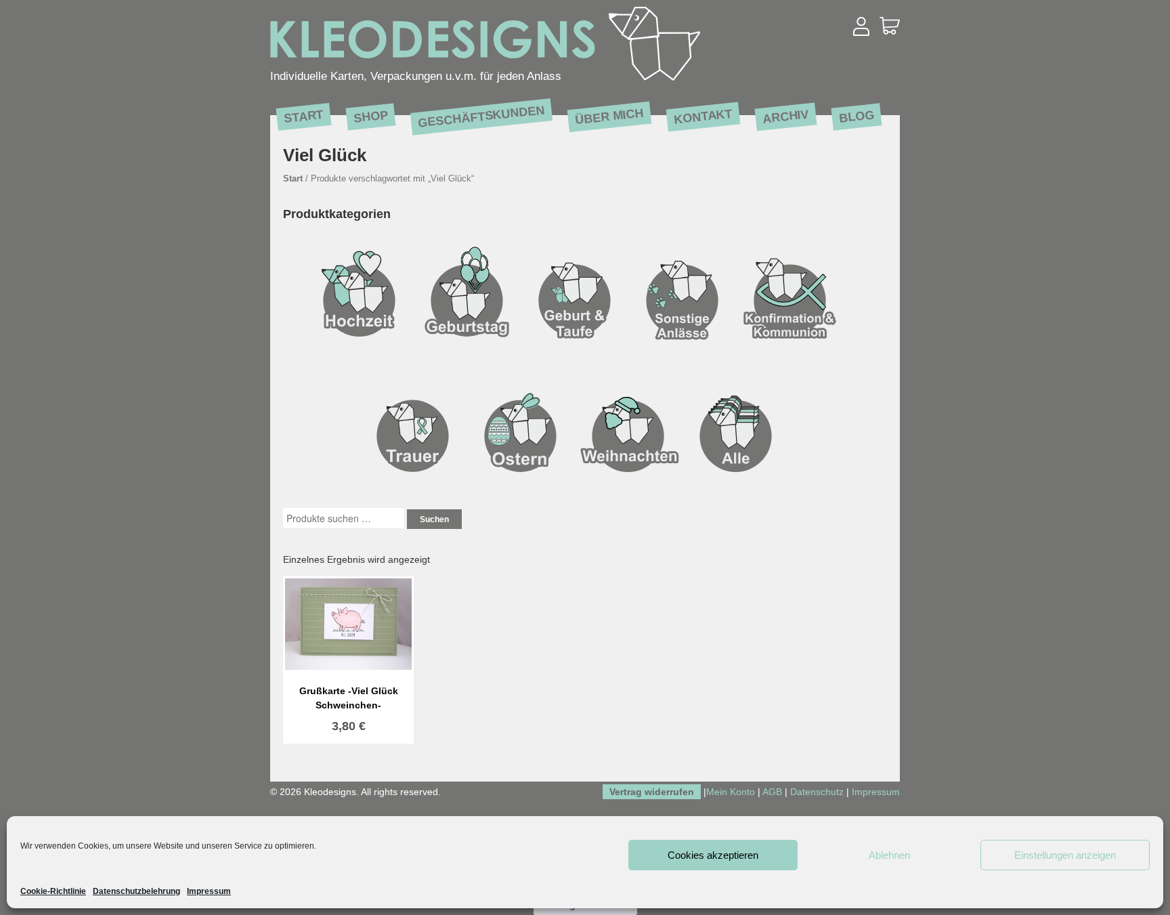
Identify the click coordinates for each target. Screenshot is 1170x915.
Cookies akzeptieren (713, 855)
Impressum (209, 891)
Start (303, 116)
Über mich (609, 116)
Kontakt (703, 116)
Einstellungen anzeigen (1065, 855)
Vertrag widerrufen (651, 791)
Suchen (434, 519)
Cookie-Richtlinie (53, 891)
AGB (772, 791)
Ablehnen (889, 855)
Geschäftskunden (481, 116)
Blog (856, 116)
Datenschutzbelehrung (136, 891)
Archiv (786, 116)
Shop (371, 116)
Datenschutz (817, 791)
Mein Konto (730, 791)
